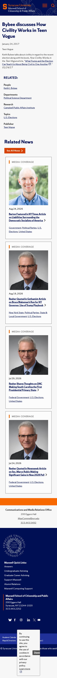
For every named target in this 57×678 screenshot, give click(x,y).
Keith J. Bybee (10, 88)
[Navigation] (45, 5)
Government (15, 227)
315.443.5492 (28, 522)
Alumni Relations (12, 584)
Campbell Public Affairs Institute (19, 107)
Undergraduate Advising (16, 570)
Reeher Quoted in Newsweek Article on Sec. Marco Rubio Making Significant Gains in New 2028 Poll (27, 471)
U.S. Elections (10, 117)
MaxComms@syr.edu (28, 518)
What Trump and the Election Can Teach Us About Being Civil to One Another (27, 62)
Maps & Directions (9, 640)
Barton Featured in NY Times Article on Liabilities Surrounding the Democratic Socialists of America (27, 217)
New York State (16, 312)
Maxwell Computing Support (18, 588)
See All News (13, 150)
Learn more (24, 668)
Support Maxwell (12, 579)
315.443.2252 (13, 608)
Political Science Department (18, 97)
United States (25, 231)
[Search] (53, 5)
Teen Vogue (9, 127)
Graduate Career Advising (16, 575)
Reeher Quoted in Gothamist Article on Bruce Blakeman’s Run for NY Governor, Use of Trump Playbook (27, 302)
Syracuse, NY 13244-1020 (19, 605)
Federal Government (19, 397)
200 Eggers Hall (13, 602)
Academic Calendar (9, 637)
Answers (8, 566)
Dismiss (37, 652)
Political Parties (29, 227)
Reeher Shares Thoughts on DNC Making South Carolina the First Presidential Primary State (25, 387)
